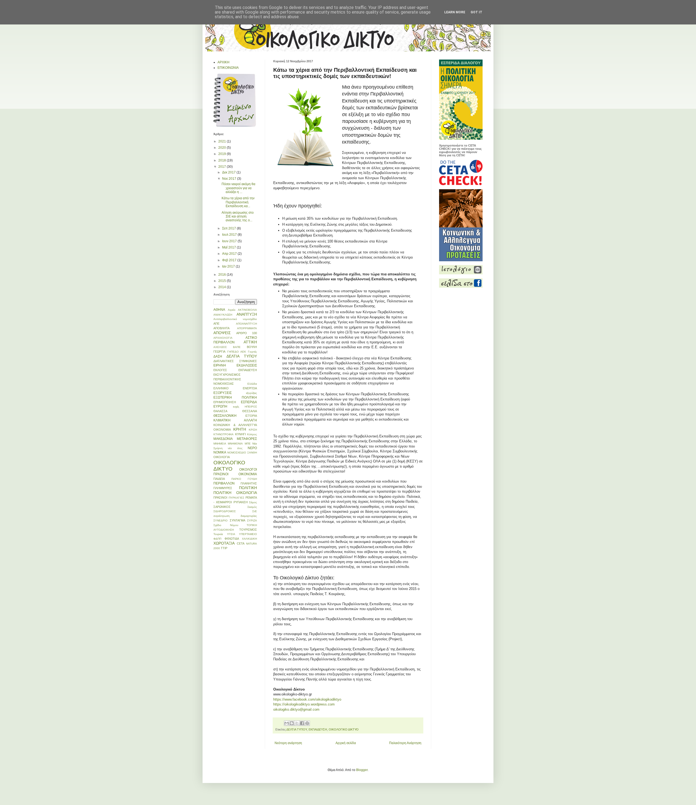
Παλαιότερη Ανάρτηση (405, 743)
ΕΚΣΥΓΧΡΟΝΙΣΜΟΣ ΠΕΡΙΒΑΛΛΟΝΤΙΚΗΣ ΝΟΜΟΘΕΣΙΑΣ (227, 379)
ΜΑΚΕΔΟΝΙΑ (223, 439)
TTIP (224, 548)
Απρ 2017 (230, 254)
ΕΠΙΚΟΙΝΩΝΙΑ (228, 68)
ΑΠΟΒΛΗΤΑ (221, 328)
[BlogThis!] (291, 723)
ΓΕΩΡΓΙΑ (219, 351)
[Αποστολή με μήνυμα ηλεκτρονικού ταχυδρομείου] (286, 723)
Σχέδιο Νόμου (225, 525)
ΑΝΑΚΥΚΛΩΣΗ (222, 314)
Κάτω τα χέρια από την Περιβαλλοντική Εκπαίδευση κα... (238, 202)
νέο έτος (235, 448)
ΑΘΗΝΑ (219, 310)
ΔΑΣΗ (217, 356)
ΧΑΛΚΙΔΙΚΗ (249, 538)
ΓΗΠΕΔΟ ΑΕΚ (236, 351)
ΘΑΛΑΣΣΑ (220, 411)
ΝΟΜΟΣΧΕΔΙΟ (236, 452)
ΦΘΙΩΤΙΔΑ (232, 538)
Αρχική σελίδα (345, 743)
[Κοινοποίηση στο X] (297, 723)
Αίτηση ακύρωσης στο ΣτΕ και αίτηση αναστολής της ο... (238, 216)
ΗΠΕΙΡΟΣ (251, 406)
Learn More (454, 12)
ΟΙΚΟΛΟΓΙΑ (221, 457)
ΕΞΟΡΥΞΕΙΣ (222, 393)
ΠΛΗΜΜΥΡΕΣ (222, 488)
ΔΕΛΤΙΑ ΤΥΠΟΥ (296, 729)
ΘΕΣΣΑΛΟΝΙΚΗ (225, 416)
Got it (476, 12)
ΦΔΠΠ (217, 538)
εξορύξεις (251, 392)
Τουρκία (218, 534)
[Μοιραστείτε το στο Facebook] (302, 723)
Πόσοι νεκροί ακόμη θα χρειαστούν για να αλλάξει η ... (238, 188)
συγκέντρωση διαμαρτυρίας (235, 515)
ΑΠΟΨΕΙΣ (222, 333)
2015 (222, 281)
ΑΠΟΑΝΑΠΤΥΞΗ (246, 323)
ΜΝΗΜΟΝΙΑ (235, 443)
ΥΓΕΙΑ (231, 534)
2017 (222, 167)
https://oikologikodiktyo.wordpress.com (304, 704)
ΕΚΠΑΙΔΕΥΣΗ (318, 729)
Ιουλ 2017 (230, 235)
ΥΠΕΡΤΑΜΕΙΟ (248, 534)
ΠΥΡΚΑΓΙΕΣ (236, 497)
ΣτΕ (254, 511)
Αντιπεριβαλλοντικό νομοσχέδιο (235, 319)
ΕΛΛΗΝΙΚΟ (221, 388)
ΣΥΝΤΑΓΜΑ (237, 520)
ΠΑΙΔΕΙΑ (219, 478)
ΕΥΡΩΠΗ (220, 406)
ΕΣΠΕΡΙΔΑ (249, 402)
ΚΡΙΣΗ (253, 429)
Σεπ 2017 (229, 228)
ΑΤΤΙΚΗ (250, 342)
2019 (222, 154)
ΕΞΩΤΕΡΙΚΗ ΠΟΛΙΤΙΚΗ (235, 397)
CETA (240, 543)
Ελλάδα (252, 383)
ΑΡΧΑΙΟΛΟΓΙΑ (222, 337)
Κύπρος (252, 434)
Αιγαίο (231, 309)
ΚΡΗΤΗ (239, 429)
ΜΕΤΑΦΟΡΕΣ (247, 439)
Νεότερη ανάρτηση (288, 743)
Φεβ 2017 (229, 260)
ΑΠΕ (216, 323)
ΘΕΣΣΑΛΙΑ (249, 411)
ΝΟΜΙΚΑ (219, 452)
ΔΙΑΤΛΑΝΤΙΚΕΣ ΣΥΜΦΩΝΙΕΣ (235, 361)
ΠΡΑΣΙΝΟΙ (220, 497)
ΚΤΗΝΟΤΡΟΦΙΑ (223, 434)
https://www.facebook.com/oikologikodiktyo (307, 699)
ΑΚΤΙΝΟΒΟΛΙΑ (247, 309)
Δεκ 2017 (229, 172)
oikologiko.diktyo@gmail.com (296, 709)
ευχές (236, 406)
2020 (222, 148)
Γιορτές (252, 351)
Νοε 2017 (229, 179)
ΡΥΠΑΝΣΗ (241, 502)
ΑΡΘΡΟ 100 (246, 333)
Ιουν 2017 (230, 241)
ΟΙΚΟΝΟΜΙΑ (247, 474)
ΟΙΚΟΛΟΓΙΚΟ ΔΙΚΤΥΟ (344, 729)
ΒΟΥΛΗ (252, 347)
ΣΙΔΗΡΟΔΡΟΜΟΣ (224, 511)
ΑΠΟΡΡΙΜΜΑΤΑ (247, 328)
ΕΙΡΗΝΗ (219, 365)
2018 (222, 160)
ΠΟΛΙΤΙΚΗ (248, 488)
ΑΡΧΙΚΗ (223, 62)
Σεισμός (252, 506)
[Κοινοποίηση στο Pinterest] (307, 723)
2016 (222, 274)
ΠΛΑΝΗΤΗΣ (249, 483)
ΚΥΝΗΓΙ (240, 434)
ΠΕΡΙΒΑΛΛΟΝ (224, 483)
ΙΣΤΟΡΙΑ (251, 415)
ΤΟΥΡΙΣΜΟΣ (248, 529)
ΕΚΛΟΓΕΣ (220, 370)
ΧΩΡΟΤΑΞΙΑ (224, 543)
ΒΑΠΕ (237, 347)
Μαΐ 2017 (229, 247)
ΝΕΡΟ (252, 448)
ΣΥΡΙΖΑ (252, 520)
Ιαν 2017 (229, 266)
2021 (222, 141)
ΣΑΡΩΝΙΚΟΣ (222, 506)
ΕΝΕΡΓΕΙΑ (250, 388)
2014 (222, 287)
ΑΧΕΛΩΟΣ (220, 347)
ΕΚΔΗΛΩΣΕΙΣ (247, 365)
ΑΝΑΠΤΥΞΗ (247, 314)
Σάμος (253, 502)
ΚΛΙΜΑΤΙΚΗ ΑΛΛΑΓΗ (235, 420)
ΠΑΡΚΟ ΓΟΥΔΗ (244, 478)
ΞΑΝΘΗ (252, 452)
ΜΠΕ (248, 443)
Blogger (362, 770)
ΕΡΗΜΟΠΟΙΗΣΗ (224, 402)
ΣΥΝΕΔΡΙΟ (220, 520)
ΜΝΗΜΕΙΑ (219, 443)
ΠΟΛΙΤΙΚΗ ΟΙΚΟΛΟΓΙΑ (235, 492)
